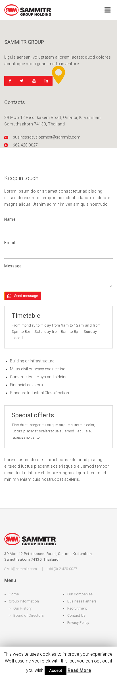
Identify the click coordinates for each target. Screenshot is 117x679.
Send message (26, 296)
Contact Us (76, 615)
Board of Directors (28, 615)
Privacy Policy (78, 622)
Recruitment (77, 608)
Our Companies (80, 594)
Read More (79, 670)
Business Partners (82, 601)
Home (14, 594)
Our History (22, 608)
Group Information (24, 601)
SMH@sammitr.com (20, 569)
